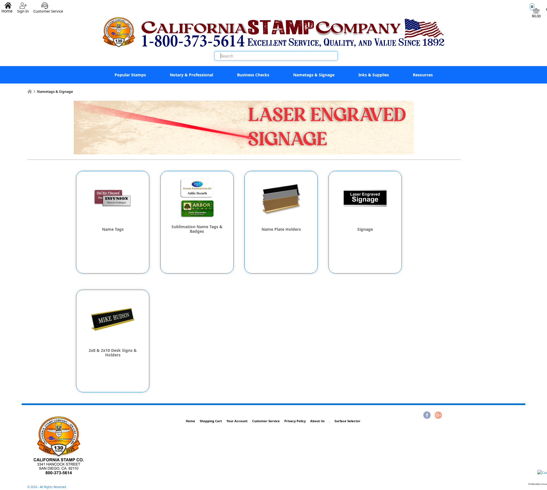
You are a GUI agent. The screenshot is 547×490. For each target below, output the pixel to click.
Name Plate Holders (281, 229)
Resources (423, 74)
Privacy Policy (295, 421)
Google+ (438, 415)
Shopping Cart (211, 421)
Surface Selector (347, 421)
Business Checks (253, 74)
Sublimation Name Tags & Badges (197, 229)
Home (190, 421)
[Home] (29, 91)
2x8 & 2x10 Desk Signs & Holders (113, 352)
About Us (317, 421)
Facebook (427, 415)
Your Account (237, 421)
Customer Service (266, 421)
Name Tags (113, 229)
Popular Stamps (130, 74)
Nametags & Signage (314, 74)
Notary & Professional (191, 74)
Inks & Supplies (373, 74)
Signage (365, 229)
